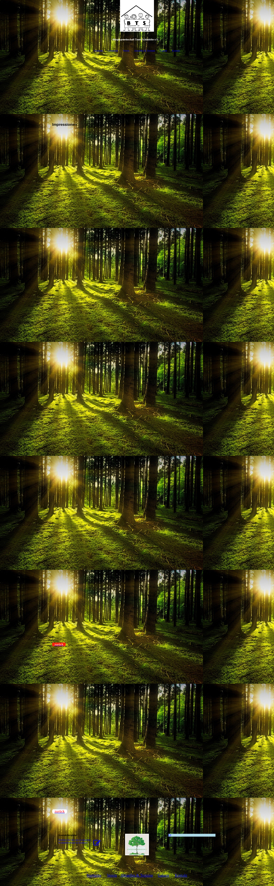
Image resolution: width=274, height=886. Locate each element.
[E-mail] (169, 835)
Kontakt (176, 50)
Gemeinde (113, 50)
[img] (137, 16)
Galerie (163, 50)
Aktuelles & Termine (144, 50)
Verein (126, 50)
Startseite (98, 50)
